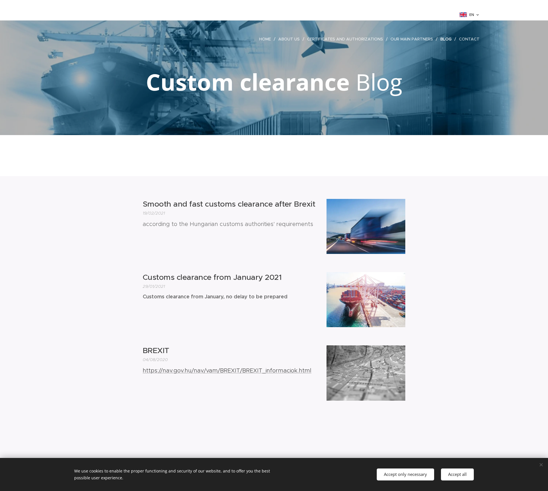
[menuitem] (266, 39)
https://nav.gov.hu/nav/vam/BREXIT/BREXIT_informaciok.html (227, 370)
